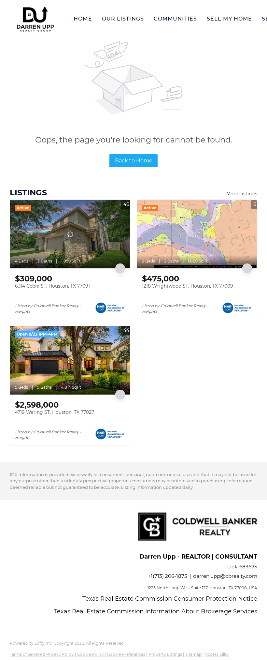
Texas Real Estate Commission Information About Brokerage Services (155, 611)
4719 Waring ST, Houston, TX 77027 (54, 412)
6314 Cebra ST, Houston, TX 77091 (52, 286)
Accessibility (217, 654)
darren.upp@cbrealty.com (225, 576)
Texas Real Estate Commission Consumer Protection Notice (169, 598)
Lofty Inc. (44, 643)
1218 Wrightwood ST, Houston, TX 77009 (187, 286)
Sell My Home (229, 19)
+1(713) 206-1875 (167, 576)
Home (83, 19)
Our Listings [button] (123, 19)
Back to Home (133, 161)
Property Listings (165, 654)
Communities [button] (175, 19)
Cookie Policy (90, 654)
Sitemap (193, 654)
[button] (35, 19)
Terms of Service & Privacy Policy (42, 654)
